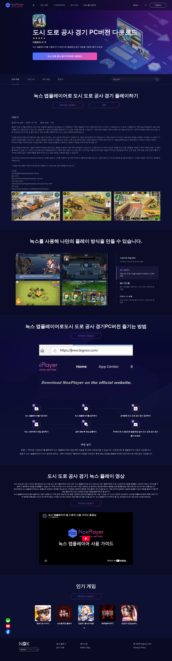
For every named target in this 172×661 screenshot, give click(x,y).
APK (104, 105)
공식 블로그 (61, 644)
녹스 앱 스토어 (90, 5)
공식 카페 (60, 647)
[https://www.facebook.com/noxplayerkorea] (8, 631)
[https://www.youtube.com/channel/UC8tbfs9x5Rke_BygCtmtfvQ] (8, 626)
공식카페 (74, 5)
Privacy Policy (139, 647)
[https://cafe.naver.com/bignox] (8, 620)
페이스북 (84, 644)
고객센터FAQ (59, 5)
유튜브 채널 (85, 647)
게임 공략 (44, 5)
